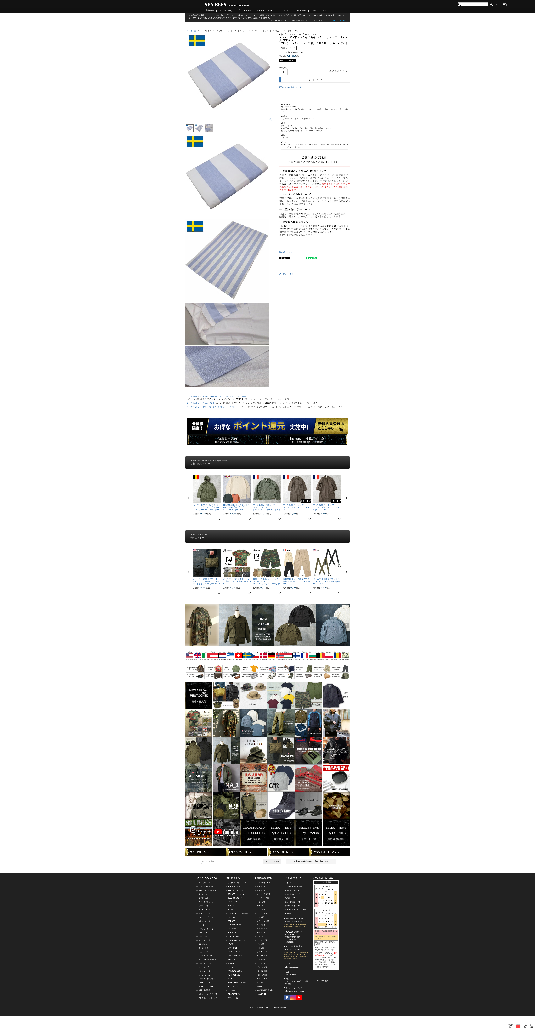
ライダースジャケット (207, 898)
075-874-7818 (297, 921)
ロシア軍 (260, 983)
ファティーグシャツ (206, 929)
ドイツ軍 (260, 944)
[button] (188, 498)
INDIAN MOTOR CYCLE (237, 940)
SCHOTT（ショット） (236, 894)
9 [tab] (275, 648)
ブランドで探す (244, 10)
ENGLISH (325, 10)
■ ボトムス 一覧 (204, 940)
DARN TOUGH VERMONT (238, 913)
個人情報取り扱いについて (295, 890)
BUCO (230, 910)
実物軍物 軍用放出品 (265, 990)
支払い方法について (292, 894)
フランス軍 (261, 963)
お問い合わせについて (293, 906)
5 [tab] (267, 648)
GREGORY (232, 921)
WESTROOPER (234, 994)
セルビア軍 (261, 933)
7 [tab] (271, 648)
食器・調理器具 (204, 990)
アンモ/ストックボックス (208, 998)
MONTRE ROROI (234, 952)
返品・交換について (292, 902)
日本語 (314, 10)
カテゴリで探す (226, 10)
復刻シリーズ (233, 998)
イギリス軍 (261, 886)
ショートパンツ (204, 952)
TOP (187, 31)
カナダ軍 (260, 906)
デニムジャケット (205, 910)
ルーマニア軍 (262, 979)
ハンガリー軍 (262, 956)
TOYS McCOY (233, 902)
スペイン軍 (261, 925)
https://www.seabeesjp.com (295, 991)
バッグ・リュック (205, 963)
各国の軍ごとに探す (265, 10)
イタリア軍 (261, 890)
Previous (188, 625)
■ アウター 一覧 (204, 883)
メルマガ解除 (302, 910)
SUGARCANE (233, 986)
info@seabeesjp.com (293, 967)
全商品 (193, 31)
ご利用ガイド (285, 10)
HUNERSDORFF (234, 936)
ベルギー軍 (261, 959)
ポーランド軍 (262, 971)
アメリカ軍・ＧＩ (263, 883)
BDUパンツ (203, 944)
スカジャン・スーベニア (208, 913)
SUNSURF (232, 990)
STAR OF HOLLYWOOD (237, 983)
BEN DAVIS (232, 906)
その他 (259, 986)
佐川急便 (342, 20)
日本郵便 (334, 20)
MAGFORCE (232, 948)
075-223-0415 (295, 949)
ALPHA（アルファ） (235, 886)
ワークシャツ (204, 936)
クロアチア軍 (262, 913)
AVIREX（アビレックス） (237, 890)
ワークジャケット (205, 906)
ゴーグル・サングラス (207, 979)
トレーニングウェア (206, 917)
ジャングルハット (205, 975)
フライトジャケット (206, 886)
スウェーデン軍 (208, 403)
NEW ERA (232, 963)
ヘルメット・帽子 (205, 971)
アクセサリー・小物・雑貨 (201, 407)
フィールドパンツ (205, 956)
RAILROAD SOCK (235, 971)
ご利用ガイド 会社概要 (293, 886)
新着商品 (210, 10)
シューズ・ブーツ (205, 967)
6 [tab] (269, 648)
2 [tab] (261, 648)
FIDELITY (231, 917)
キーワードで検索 (272, 861)
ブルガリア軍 (262, 967)
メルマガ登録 (290, 910)
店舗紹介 (288, 913)
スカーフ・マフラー (206, 986)
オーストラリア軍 (263, 894)
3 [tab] (263, 648)
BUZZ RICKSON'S (235, 898)
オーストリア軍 (263, 898)
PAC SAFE (232, 967)
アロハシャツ (204, 933)
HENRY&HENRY (234, 925)
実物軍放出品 (196, 397)
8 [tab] (273, 648)
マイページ (301, 10)
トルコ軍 (260, 948)
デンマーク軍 (262, 940)
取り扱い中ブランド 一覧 (237, 883)
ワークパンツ (204, 948)
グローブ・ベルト (205, 983)
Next (346, 625)
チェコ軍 (260, 936)
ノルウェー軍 (262, 952)
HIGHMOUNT (233, 929)
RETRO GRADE (234, 975)
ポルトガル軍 (262, 975)
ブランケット (241, 397)
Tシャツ (202, 925)
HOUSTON (232, 933)
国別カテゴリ (196, 403)
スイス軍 (260, 917)
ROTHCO (231, 979)
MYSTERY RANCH (235, 956)
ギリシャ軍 (261, 910)
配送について (290, 898)
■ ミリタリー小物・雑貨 (208, 959)
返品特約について (286, 252)
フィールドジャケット (207, 902)
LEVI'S (230, 944)
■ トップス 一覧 (204, 921)
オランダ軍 (261, 902)
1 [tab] (260, 648)
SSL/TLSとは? (323, 981)
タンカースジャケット (207, 894)
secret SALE (261, 994)
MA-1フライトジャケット (208, 890)
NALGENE (232, 959)
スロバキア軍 (262, 929)
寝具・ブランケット (227, 397)
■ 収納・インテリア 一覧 (208, 994)
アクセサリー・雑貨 (210, 397)
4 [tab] (265, 648)
